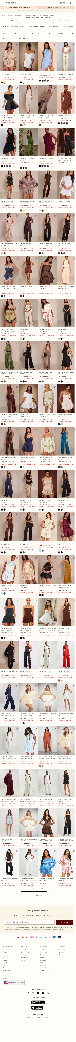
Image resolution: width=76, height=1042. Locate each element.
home (3, 15)
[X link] (48, 993)
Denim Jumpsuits (53, 26)
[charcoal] (42, 766)
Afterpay (5, 960)
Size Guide (6, 955)
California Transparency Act (47, 968)
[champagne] (40, 210)
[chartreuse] (4, 82)
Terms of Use (43, 965)
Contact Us (24, 960)
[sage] (40, 551)
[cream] (23, 125)
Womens (9, 15)
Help (4, 950)
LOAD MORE (38, 895)
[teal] (4, 467)
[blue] (45, 80)
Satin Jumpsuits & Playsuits (47, 15)
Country (5, 978)
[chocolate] (48, 80)
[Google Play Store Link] (38, 1002)
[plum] (42, 80)
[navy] (2, 296)
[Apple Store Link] (38, 1008)
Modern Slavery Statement (28, 957)
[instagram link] (28, 993)
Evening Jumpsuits (68, 26)
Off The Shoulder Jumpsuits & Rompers (13, 26)
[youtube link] (38, 993)
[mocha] (2, 82)
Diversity (23, 955)
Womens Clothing (18, 15)
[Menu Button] (3, 3)
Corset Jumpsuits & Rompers (36, 26)
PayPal (5, 962)
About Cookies (43, 955)
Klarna (5, 965)
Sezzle (5, 968)
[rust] (40, 766)
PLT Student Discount (27, 952)
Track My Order (62, 952)
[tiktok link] (43, 993)
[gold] (21, 510)
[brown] (21, 125)
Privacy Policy (43, 952)
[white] (23, 82)
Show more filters (23, 38)
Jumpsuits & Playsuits (31, 15)
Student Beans (7, 970)
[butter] (21, 723)
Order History (61, 950)
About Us (23, 950)
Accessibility (43, 960)
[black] (21, 82)
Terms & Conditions (45, 950)
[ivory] (61, 680)
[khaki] (26, 168)
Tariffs (41, 962)
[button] (61, 3)
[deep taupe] (42, 253)
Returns (5, 952)
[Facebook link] (33, 993)
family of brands (63, 927)
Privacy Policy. (60, 929)
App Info (42, 957)
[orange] (59, 680)
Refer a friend (61, 955)
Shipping (5, 957)
